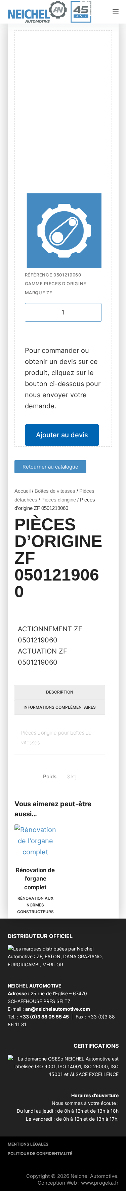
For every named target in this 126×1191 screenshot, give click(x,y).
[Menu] (116, 12)
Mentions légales (28, 1144)
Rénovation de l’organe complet (35, 879)
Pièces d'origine (58, 500)
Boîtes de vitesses (55, 491)
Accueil (22, 491)
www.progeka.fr (100, 1183)
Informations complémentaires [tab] (60, 707)
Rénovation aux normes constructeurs (35, 905)
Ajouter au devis (62, 435)
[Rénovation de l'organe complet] (35, 841)
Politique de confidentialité (40, 1153)
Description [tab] (59, 692)
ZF (49, 292)
